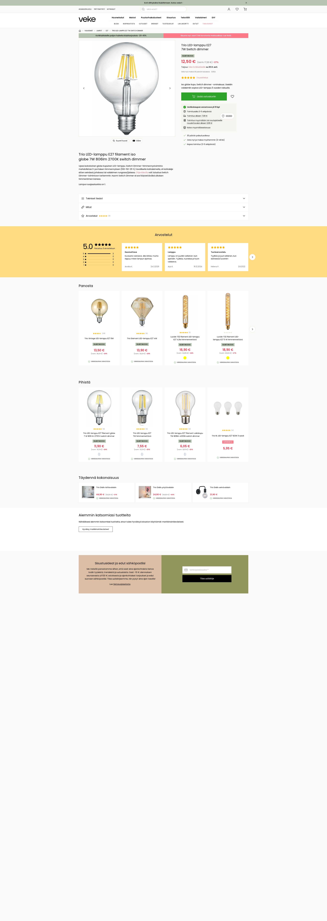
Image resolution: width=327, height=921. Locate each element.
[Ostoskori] (245, 9)
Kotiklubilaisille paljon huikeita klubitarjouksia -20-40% (121, 35)
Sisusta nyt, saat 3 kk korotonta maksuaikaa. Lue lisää (206, 35)
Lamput (99, 31)
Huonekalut (118, 17)
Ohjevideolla (142, 172)
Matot (132, 17)
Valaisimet (201, 17)
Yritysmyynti (99, 9)
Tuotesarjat (168, 24)
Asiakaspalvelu (85, 9)
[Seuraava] (170, 88)
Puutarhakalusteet (151, 17)
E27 (107, 31)
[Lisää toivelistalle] (232, 96)
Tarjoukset (208, 24)
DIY (213, 17)
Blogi (116, 24)
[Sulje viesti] (246, 3)
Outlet (196, 24)
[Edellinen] (84, 88)
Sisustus (171, 17)
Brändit (154, 24)
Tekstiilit (185, 17)
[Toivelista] (237, 9)
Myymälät (111, 9)
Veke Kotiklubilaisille (197, 67)
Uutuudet (143, 24)
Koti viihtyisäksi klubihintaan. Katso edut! (163, 3)
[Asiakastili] (229, 9)
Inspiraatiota (129, 24)
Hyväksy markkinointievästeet (95, 529)
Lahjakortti (183, 24)
